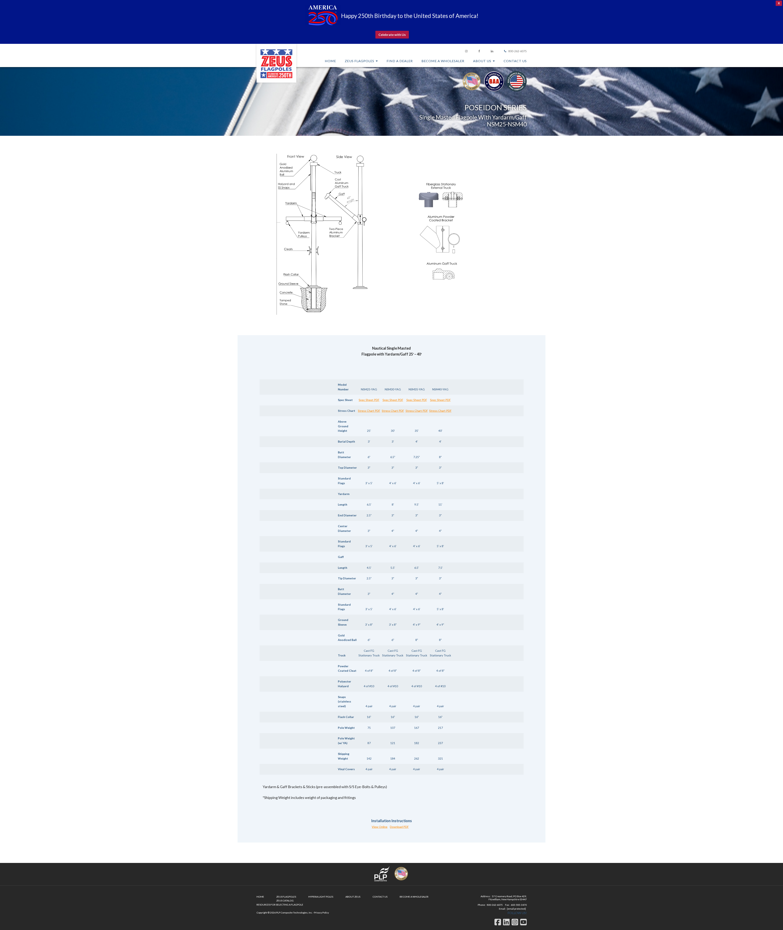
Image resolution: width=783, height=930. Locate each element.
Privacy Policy (321, 912)
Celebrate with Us (392, 34)
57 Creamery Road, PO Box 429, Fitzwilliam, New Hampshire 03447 (508, 898)
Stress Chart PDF (369, 410)
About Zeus (352, 896)
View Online (379, 826)
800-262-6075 (517, 51)
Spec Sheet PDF (369, 400)
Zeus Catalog (285, 900)
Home (260, 896)
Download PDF (399, 826)
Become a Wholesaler (414, 896)
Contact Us (380, 896)
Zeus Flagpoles (276, 63)
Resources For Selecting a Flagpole (280, 904)
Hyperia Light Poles (320, 896)
